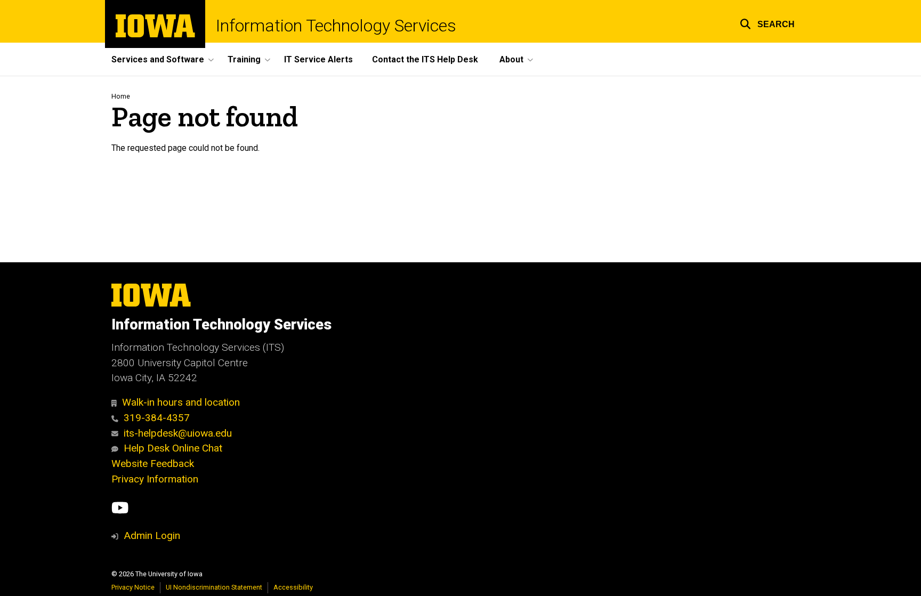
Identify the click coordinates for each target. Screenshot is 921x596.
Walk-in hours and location (181, 402)
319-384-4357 (157, 418)
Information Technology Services (336, 25)
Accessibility (293, 587)
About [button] (511, 59)
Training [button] (244, 59)
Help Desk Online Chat (173, 448)
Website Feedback (152, 463)
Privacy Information (154, 479)
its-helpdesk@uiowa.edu (178, 433)
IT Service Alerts (318, 59)
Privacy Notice (133, 587)
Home (120, 96)
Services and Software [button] (157, 59)
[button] (767, 22)
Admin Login (152, 535)
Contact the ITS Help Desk (425, 59)
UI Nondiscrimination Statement (214, 587)
